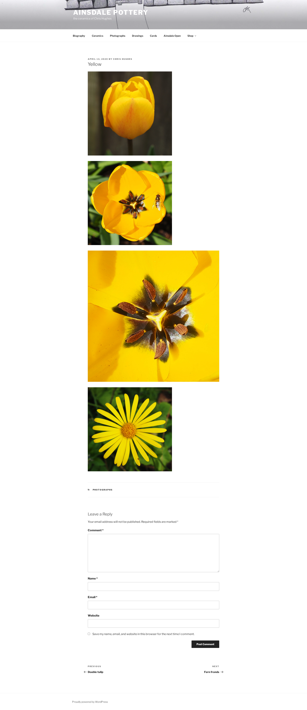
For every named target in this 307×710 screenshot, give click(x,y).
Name (93, 578)
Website (93, 615)
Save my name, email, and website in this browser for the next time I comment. (143, 634)
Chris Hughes (122, 59)
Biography (79, 35)
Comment (96, 530)
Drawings (137, 35)
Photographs (117, 35)
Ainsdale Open (172, 35)
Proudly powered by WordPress (90, 701)
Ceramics (97, 35)
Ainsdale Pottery (110, 12)
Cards (153, 35)
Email (92, 597)
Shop (190, 35)
